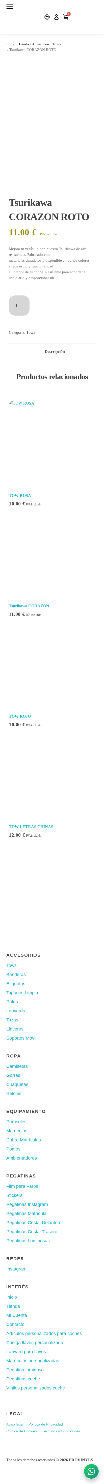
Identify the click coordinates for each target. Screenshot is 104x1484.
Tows (57, 44)
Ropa (13, 1055)
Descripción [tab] (55, 351)
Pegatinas (21, 1175)
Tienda (23, 44)
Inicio (10, 44)
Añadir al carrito (57, 302)
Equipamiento (26, 1111)
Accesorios (40, 44)
